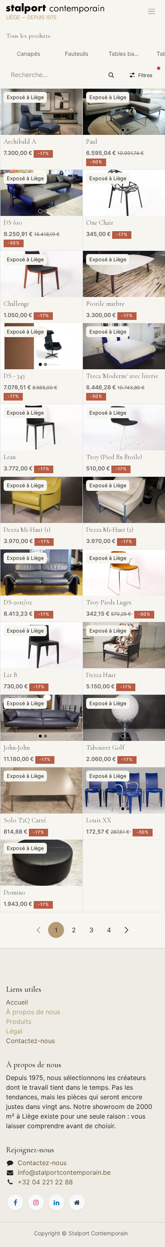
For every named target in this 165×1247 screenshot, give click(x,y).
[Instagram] (36, 1202)
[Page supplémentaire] (77, 1202)
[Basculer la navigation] (151, 11)
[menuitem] (28, 53)
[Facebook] (15, 1202)
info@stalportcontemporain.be (64, 1172)
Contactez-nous (30, 1041)
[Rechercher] (111, 74)
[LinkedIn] (56, 1202)
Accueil (17, 1002)
